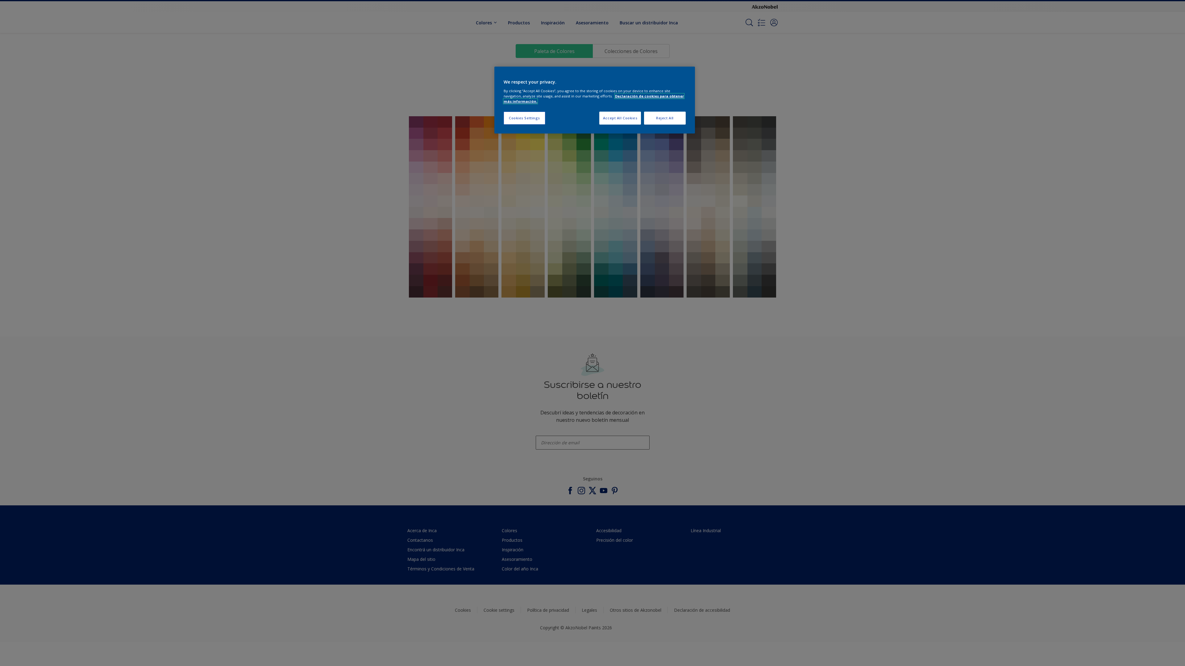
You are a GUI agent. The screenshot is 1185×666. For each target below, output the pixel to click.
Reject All (665, 118)
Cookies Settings (524, 118)
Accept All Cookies (620, 118)
